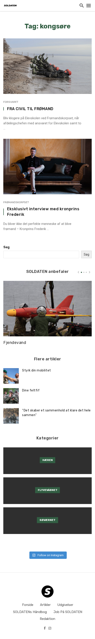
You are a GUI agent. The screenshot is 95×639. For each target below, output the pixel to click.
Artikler (45, 605)
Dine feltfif (31, 390)
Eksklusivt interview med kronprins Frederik (43, 211)
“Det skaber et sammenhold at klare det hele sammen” (56, 413)
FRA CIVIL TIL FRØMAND (30, 108)
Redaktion (47, 619)
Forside (27, 605)
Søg (6, 247)
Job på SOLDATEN (67, 612)
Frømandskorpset (16, 202)
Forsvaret (10, 101)
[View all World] (47, 460)
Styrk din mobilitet (36, 370)
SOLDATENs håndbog (30, 612)
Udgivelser (65, 605)
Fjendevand (14, 342)
